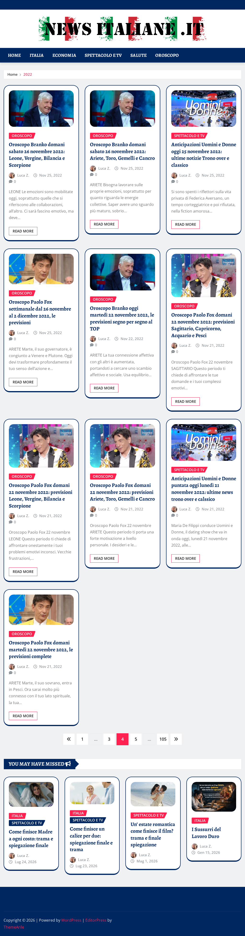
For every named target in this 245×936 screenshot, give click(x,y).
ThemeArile (14, 927)
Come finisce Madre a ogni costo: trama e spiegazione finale (31, 838)
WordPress (71, 920)
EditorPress (95, 920)
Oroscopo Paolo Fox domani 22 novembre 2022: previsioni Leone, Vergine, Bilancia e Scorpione (40, 495)
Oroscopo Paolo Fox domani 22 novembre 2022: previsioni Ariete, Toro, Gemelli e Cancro (122, 492)
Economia (64, 55)
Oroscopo (167, 55)
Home (14, 55)
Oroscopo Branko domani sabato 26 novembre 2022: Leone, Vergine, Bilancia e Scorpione (37, 155)
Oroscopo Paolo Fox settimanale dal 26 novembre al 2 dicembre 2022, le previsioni (40, 312)
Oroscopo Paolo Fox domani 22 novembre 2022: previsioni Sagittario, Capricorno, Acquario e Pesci (203, 325)
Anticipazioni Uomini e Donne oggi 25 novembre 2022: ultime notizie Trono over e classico (203, 155)
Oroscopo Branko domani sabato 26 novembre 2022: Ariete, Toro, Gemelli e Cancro (122, 151)
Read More (23, 231)
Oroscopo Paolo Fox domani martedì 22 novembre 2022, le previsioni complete (41, 649)
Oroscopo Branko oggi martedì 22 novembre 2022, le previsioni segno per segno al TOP (122, 318)
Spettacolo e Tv (103, 55)
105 (163, 739)
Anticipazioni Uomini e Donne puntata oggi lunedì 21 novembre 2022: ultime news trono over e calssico (203, 489)
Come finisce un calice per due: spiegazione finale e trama (91, 839)
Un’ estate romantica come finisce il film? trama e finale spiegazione (153, 835)
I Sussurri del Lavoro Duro (206, 833)
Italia (37, 55)
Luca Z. (23, 175)
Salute (138, 55)
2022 (27, 74)
